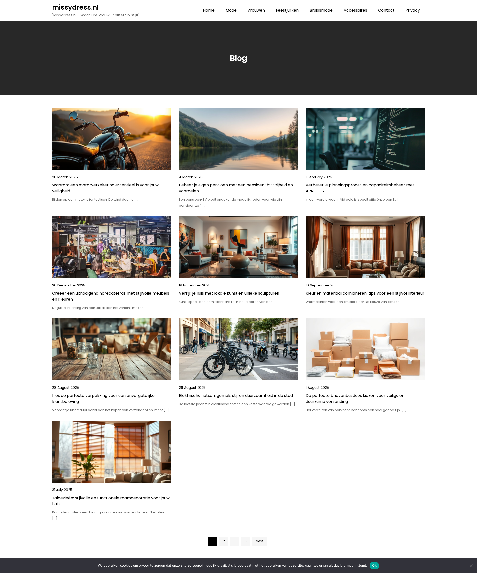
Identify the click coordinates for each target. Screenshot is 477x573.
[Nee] (470, 565)
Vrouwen (256, 10)
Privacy (412, 10)
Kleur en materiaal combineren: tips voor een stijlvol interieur (365, 293)
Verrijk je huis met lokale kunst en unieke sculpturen (229, 293)
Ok (374, 565)
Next (260, 541)
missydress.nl (75, 7)
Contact (386, 10)
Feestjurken (287, 10)
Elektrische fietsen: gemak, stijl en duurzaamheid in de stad (236, 395)
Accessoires (355, 10)
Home (209, 10)
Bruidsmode (321, 10)
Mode (231, 10)
